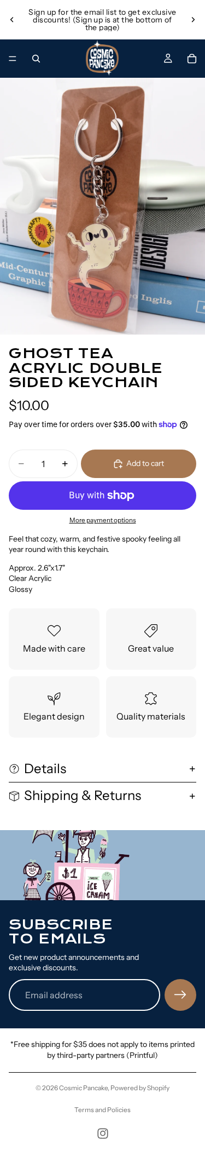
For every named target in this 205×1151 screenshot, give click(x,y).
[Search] (36, 59)
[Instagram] (102, 1133)
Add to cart (145, 463)
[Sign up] (180, 995)
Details (45, 768)
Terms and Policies (102, 1110)
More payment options (102, 520)
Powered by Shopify (139, 1088)
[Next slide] (193, 20)
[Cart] (192, 59)
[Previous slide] (12, 20)
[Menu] (12, 58)
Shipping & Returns (82, 795)
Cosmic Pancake (83, 1088)
